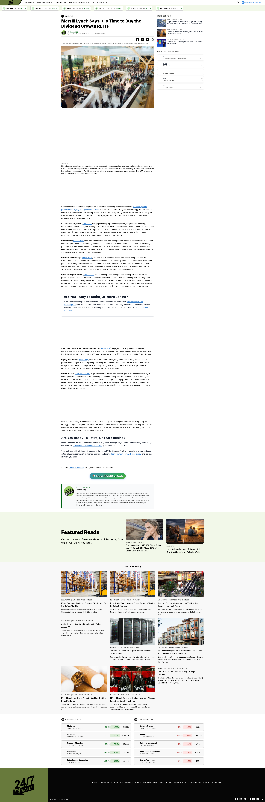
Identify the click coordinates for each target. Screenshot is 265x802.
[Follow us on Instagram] (253, 799)
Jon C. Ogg (74, 32)
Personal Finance (44, 2)
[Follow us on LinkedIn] (245, 799)
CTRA (142, 728)
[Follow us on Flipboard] (147, 39)
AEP (141, 754)
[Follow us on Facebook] (236, 799)
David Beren (170, 546)
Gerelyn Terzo (131, 542)
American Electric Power (150, 752)
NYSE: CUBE (78, 241)
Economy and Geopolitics (80, 2)
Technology (60, 2)
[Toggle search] (238, 2)
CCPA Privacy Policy (199, 782)
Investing (29, 2)
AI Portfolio (102, 2)
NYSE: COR (87, 258)
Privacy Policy (181, 782)
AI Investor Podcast (253, 2)
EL (68, 762)
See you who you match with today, (126, 454)
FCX (68, 745)
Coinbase (71, 735)
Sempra (143, 735)
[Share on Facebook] (137, 39)
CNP (141, 762)
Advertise (216, 782)
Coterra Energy (146, 726)
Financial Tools (133, 782)
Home (94, 782)
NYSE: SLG (87, 224)
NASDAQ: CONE (82, 374)
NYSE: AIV (105, 348)
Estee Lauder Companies (77, 760)
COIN (69, 737)
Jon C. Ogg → (82, 490)
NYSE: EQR (84, 360)
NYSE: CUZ (89, 275)
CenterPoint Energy (148, 760)
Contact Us (117, 782)
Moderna (71, 726)
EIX (141, 745)
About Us (104, 782)
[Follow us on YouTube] (249, 799)
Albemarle (71, 752)
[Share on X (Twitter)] (142, 39)
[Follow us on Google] (152, 39)
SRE (141, 737)
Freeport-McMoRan (75, 743)
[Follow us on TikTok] (258, 799)
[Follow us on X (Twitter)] (241, 799)
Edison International (148, 743)
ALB (68, 754)
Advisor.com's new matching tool (87, 446)
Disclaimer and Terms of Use (157, 782)
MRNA (69, 728)
